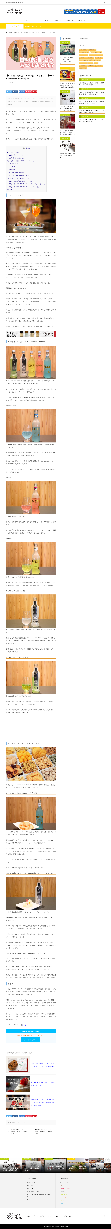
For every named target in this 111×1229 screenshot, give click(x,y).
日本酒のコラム (83, 65)
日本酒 (96, 62)
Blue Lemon (13, 163)
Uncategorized (64, 1182)
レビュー (47, 21)
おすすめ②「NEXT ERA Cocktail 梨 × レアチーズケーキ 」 (27, 184)
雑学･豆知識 (64, 1194)
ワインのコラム (83, 62)
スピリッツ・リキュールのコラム (86, 57)
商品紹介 (63, 1191)
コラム (28, 21)
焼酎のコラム (92, 65)
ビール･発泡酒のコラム (85, 60)
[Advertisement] (31, 729)
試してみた (99, 65)
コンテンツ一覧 (31, 1182)
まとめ (9, 189)
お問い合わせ (81, 21)
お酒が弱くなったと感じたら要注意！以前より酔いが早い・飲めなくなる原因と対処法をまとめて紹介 (42, 1102)
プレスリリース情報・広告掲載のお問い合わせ (39, 1195)
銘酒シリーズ (83, 68)
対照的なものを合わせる (17, 158)
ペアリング (58, 21)
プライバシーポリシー (33, 1191)
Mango (12, 169)
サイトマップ (69, 21)
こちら (24, 1025)
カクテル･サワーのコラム (96, 52)
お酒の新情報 (83, 49)
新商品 (90, 62)
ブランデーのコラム (96, 60)
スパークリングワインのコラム (96, 54)
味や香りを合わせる (16, 155)
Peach (12, 166)
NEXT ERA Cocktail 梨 (16, 172)
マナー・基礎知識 (65, 1188)
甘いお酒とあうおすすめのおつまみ (18, 178)
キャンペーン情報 (83, 54)
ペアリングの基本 (13, 152)
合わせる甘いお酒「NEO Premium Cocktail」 (21, 161)
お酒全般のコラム (92, 49)
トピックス (38, 21)
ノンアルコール (99, 57)
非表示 (28, 148)
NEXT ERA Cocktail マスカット (19, 175)
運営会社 (29, 1199)
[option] (11, 1165)
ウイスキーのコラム (84, 52)
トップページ (30, 1188)
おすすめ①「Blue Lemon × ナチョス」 (21, 181)
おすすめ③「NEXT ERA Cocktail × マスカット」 (24, 187)
